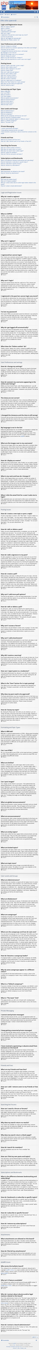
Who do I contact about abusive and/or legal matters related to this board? (18, 183)
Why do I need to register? (8, 26)
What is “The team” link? (7, 122)
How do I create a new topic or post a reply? (12, 65)
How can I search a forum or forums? (10, 147)
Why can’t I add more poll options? (10, 72)
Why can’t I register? (6, 30)
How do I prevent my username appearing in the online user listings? (19, 47)
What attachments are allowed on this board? (13, 171)
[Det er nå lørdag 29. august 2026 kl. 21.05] (35, 17)
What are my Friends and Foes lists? (10, 139)
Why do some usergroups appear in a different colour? (15, 119)
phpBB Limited (10, 1270)
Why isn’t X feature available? (9, 181)
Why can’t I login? (5, 33)
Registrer (14, 14)
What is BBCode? (5, 91)
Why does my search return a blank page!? (12, 151)
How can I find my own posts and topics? (12, 154)
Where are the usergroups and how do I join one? (14, 115)
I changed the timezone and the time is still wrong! (14, 51)
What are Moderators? (7, 112)
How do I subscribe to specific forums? (11, 163)
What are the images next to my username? (12, 54)
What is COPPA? (5, 28)
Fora (4, 12)
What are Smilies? (6, 94)
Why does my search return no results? (11, 149)
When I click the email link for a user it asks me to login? (16, 59)
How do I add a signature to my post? (11, 68)
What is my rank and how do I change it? (11, 57)
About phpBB (4, 1273)
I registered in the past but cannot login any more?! (14, 35)
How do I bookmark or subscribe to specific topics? (14, 162)
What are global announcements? (9, 98)
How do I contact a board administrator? (11, 186)
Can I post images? (6, 96)
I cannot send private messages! (9, 128)
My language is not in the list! (8, 52)
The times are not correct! (8, 49)
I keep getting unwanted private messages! (12, 130)
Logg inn (8, 14)
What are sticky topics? (7, 101)
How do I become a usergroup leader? (11, 117)
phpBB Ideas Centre (6, 1285)
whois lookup (4, 1303)
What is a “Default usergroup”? (9, 120)
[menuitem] (37, 17)
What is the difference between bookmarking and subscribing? (17, 160)
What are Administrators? (7, 110)
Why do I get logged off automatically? (11, 38)
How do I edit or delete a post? (9, 67)
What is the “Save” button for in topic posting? (13, 82)
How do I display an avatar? (8, 56)
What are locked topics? (7, 103)
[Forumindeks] (19, 5)
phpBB (22, 436)
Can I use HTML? (5, 93)
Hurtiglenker (2, 12)
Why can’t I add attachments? (9, 77)
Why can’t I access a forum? (8, 75)
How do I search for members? (9, 152)
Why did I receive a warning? (8, 78)
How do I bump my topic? (7, 85)
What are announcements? (8, 99)
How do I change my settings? (9, 46)
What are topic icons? (6, 104)
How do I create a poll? (7, 70)
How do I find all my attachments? (10, 173)
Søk (2, 14)
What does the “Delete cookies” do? (10, 40)
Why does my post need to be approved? (11, 83)
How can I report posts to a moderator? (11, 80)
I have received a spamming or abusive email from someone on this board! (19, 132)
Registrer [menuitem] (38, 12)
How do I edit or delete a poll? (9, 73)
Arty (14, 1344)
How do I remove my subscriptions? (10, 165)
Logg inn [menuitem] (35, 12)
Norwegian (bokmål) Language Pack (14, 1346)
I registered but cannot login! (8, 31)
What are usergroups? (6, 114)
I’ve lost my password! (7, 36)
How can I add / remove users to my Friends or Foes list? (16, 141)
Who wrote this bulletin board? (9, 179)
